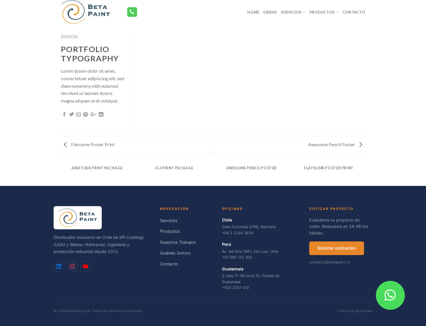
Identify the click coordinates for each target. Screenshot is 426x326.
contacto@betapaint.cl (329, 262)
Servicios (291, 12)
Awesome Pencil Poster (332, 144)
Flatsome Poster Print (92, 144)
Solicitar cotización (336, 248)
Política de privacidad (354, 311)
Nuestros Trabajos (178, 242)
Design (69, 36)
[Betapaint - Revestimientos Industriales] (89, 12)
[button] (390, 295)
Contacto (354, 12)
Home (253, 12)
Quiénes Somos (175, 252)
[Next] (364, 174)
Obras (270, 12)
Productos (322, 12)
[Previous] (62, 174)
